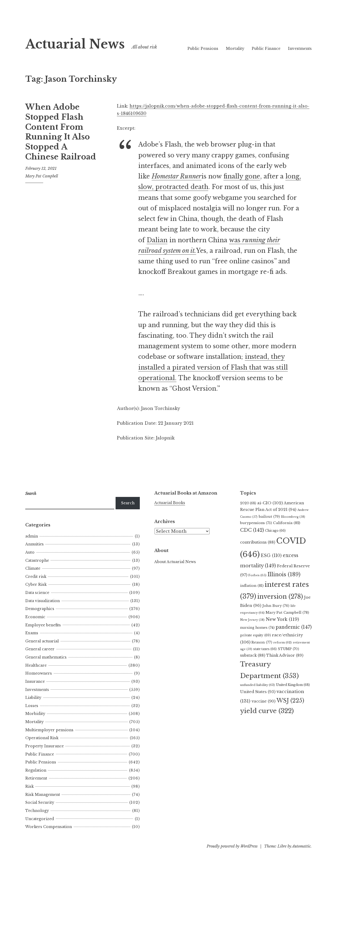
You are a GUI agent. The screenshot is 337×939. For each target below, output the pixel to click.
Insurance (35, 681)
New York (282, 619)
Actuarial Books (169, 502)
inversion (280, 596)
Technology (37, 810)
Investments (300, 48)
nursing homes (257, 628)
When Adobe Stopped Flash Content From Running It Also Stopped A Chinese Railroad (60, 131)
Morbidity (35, 713)
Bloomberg (293, 517)
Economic (35, 616)
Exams (31, 633)
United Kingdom (293, 685)
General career (39, 649)
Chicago (275, 531)
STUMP (288, 649)
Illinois (283, 574)
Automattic (301, 846)
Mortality (235, 48)
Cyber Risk (36, 584)
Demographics (39, 608)
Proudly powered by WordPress (232, 846)
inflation (252, 585)
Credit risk (35, 576)
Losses (31, 705)
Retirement (36, 778)
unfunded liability (257, 685)
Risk (29, 786)
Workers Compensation (48, 826)
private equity (255, 635)
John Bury (275, 605)
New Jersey (252, 620)
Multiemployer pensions (49, 730)
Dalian (157, 240)
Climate (32, 568)
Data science (37, 592)
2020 (248, 503)
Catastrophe (37, 560)
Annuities (34, 544)
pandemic (294, 627)
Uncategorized (39, 818)
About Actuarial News (175, 561)
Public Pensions (202, 48)
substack (252, 655)
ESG (271, 555)
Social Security (39, 802)
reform (282, 642)
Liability (33, 697)
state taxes (265, 649)
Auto (29, 552)
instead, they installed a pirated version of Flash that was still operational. (213, 367)
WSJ (290, 700)
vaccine (263, 701)
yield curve (267, 711)
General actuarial (42, 641)
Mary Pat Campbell (41, 176)
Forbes (257, 575)
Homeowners (38, 673)
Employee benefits (43, 625)
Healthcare (36, 665)
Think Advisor (284, 655)
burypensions (256, 523)
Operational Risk (41, 737)
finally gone (242, 176)
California (286, 523)
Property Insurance (44, 746)
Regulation (35, 770)
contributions (257, 542)
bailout (269, 516)
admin (31, 536)
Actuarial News (75, 44)
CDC (252, 530)
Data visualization (42, 600)
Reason (261, 642)
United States (257, 691)
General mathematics (46, 657)
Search (128, 503)
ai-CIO (270, 502)
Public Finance (266, 48)
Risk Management (42, 794)
